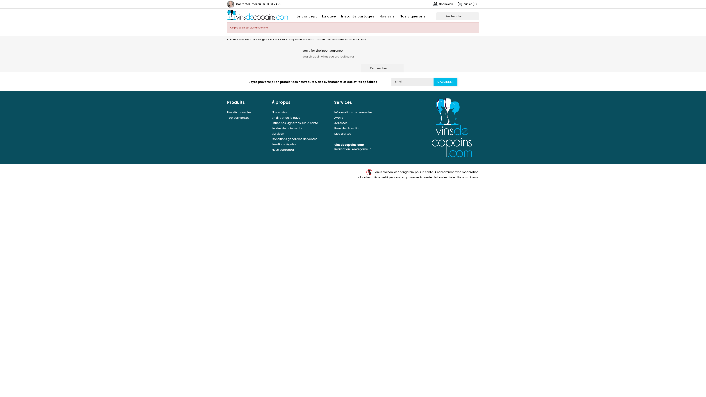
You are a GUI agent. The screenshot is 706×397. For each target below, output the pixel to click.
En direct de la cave (286, 118)
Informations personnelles (353, 112)
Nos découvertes (239, 112)
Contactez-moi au (258, 4)
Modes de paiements (287, 128)
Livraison (278, 134)
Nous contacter (283, 150)
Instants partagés (357, 16)
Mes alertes (342, 134)
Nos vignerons (412, 16)
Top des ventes (238, 118)
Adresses (340, 123)
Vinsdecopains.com (349, 145)
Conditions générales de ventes (294, 139)
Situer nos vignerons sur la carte (295, 123)
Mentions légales (284, 144)
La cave (329, 16)
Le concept (307, 16)
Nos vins (387, 16)
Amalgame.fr (361, 149)
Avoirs (338, 118)
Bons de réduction (347, 128)
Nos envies (279, 112)
